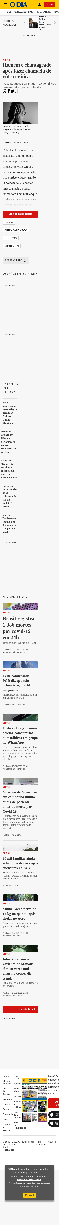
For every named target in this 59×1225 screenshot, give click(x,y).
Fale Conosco (41, 1143)
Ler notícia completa (20, 213)
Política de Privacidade (29, 1179)
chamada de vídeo (15, 230)
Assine (49, 4)
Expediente (28, 1142)
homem (8, 222)
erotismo (10, 238)
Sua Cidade (17, 1077)
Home (8, 12)
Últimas (9, 22)
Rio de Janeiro (43, 12)
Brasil (7, 60)
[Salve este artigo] (16, 92)
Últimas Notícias (23, 12)
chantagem (11, 246)
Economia (8, 1114)
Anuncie (52, 1142)
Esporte (7, 1104)
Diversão (7, 1099)
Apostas (18, 1083)
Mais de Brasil (26, 1009)
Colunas (7, 1109)
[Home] (18, 6)
